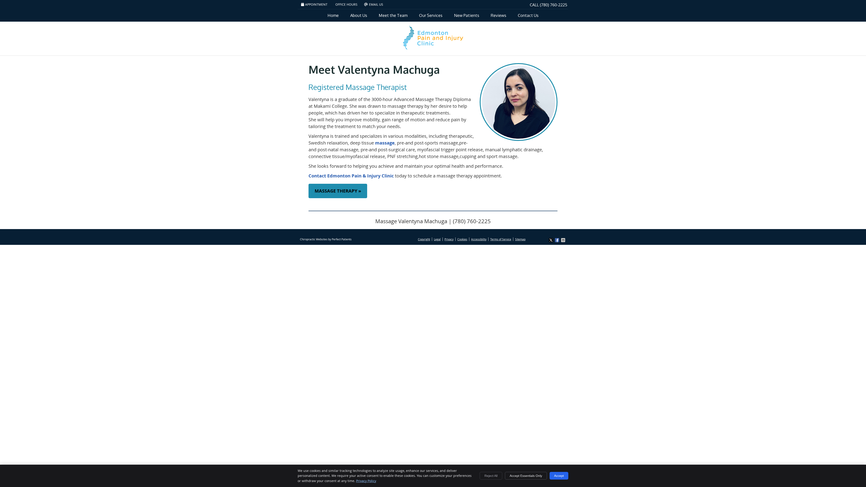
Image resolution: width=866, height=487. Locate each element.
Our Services (430, 15)
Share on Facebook (557, 240)
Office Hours (346, 4)
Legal (437, 239)
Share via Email (563, 240)
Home (333, 15)
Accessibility (478, 239)
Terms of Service (500, 239)
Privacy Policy (366, 481)
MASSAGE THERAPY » (338, 191)
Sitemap (520, 239)
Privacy (449, 239)
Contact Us (528, 15)
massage (385, 143)
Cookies (462, 239)
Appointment (316, 4)
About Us (358, 15)
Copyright (424, 239)
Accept (559, 476)
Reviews (498, 15)
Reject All (490, 476)
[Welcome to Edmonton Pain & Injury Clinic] (433, 50)
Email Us (376, 4)
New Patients (466, 15)
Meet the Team (393, 15)
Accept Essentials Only (526, 476)
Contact (317, 176)
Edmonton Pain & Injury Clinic (360, 176)
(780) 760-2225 (553, 4)
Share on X (551, 240)
